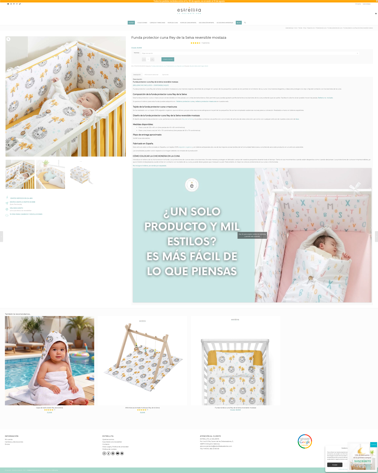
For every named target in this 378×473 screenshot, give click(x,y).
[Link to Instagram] (11, 3)
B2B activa (55, 470)
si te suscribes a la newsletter (21, 210)
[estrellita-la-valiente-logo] (189, 12)
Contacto (105, 444)
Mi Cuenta (358, 4)
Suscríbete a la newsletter (112, 442)
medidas (136, 52)
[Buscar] (244, 22)
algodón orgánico (185, 147)
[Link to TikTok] (20, 3)
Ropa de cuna (180, 66)
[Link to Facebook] (17, 3)
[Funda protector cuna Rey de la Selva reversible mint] (376, 236)
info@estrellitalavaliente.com (34, 470)
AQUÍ (166, 85)
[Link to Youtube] (8, 3)
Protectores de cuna (171, 66)
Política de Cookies (344, 469)
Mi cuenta (8, 439)
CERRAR (373, 444)
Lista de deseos (366, 4)
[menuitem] (358, 3)
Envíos (7, 444)
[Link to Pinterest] (14, 3)
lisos (297, 119)
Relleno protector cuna (185, 101)
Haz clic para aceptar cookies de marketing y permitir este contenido (252, 235)
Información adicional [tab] (151, 74)
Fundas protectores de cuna (158, 66)
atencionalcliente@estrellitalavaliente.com (216, 446)
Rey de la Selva (194, 66)
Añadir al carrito (167, 59)
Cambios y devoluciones (14, 442)
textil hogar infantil (203, 66)
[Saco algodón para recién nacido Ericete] (1, 236)
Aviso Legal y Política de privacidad (115, 447)
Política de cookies (109, 449)
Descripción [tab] (137, 74)
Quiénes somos (108, 439)
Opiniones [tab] (165, 74)
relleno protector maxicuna (206, 101)
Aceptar (334, 465)
